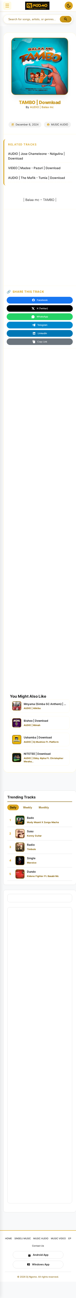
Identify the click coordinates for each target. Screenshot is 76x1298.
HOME (8, 1238)
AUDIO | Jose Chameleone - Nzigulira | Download (36, 156)
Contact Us (38, 1245)
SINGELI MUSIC (22, 1238)
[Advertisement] (38, 247)
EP (69, 1238)
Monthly (44, 807)
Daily (13, 807)
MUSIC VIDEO (58, 1238)
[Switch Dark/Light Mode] (69, 6)
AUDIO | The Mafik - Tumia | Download (36, 178)
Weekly (27, 807)
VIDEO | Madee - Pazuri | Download (34, 168)
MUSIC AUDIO (59, 124)
